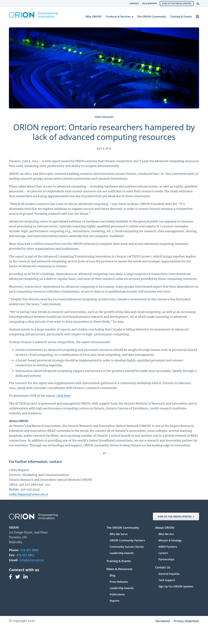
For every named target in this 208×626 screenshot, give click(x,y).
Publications (117, 594)
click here (63, 396)
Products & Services (118, 16)
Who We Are (166, 534)
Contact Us (162, 567)
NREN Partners (167, 546)
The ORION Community (151, 16)
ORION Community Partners (127, 540)
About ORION (164, 528)
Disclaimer (163, 621)
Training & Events (181, 16)
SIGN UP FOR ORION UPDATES (175, 516)
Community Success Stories (127, 546)
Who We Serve (119, 534)
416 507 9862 (25, 555)
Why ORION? (94, 16)
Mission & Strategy (170, 540)
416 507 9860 (29, 550)
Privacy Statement (186, 621)
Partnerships (166, 559)
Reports (114, 600)
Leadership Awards (122, 553)
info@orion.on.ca (32, 560)
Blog (112, 575)
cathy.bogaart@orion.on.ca (28, 494)
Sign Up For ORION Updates (176, 3)
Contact (134, 3)
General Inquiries (169, 574)
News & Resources (119, 569)
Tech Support (149, 3)
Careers (163, 553)
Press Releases (119, 582)
